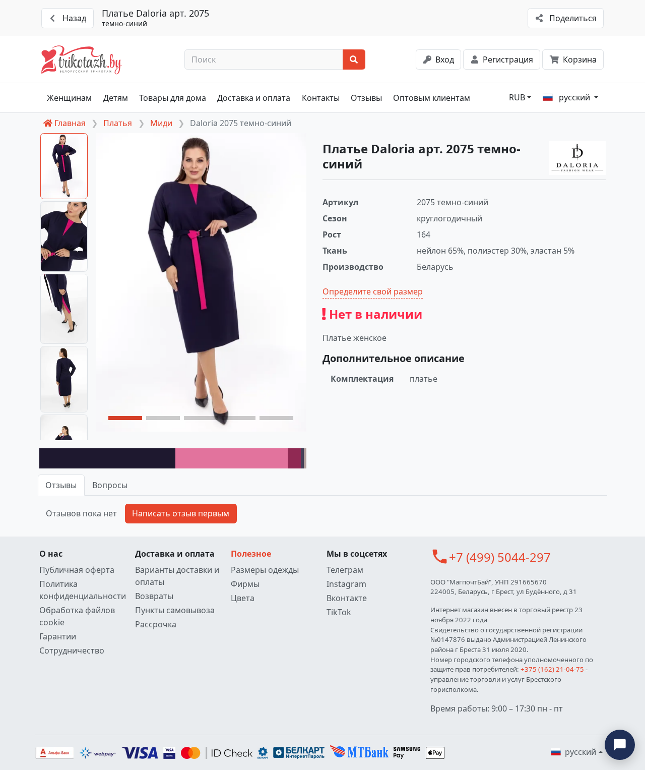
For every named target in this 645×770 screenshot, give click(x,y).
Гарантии (57, 636)
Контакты (321, 97)
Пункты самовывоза (175, 610)
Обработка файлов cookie (77, 616)
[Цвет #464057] (302, 458)
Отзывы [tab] (61, 485)
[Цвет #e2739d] (231, 458)
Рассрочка (155, 624)
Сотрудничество (71, 650)
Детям (115, 97)
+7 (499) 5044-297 (500, 557)
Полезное (251, 553)
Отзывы (366, 97)
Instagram (346, 583)
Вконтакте (347, 598)
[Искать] (354, 59)
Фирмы (245, 583)
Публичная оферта (76, 569)
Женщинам (69, 97)
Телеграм (345, 569)
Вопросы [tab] (109, 485)
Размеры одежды (265, 569)
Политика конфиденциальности (82, 590)
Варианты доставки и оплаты (177, 575)
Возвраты (154, 596)
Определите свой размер (372, 291)
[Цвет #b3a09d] (305, 458)
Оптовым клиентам (431, 97)
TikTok (339, 612)
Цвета (242, 598)
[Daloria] (577, 158)
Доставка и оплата (253, 97)
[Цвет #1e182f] (107, 458)
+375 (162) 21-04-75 (552, 669)
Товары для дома (172, 97)
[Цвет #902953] (294, 458)
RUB (517, 97)
